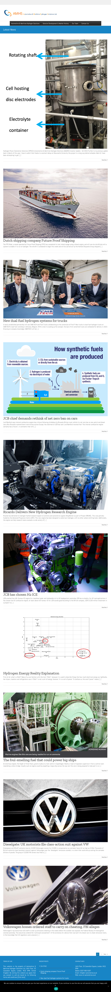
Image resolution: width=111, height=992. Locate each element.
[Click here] (21, 977)
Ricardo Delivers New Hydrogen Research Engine (39, 512)
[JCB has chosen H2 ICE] (55, 562)
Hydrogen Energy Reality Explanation (31, 673)
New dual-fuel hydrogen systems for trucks (35, 321)
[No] (108, 986)
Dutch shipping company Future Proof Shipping (39, 240)
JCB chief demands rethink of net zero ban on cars (40, 418)
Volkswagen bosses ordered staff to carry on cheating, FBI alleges (51, 927)
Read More (104, 160)
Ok (56, 989)
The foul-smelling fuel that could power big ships (39, 760)
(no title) (44, 966)
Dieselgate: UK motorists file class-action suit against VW (46, 844)
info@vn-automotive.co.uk (88, 973)
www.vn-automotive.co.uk (87, 975)
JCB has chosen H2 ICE (20, 594)
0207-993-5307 (85, 971)
